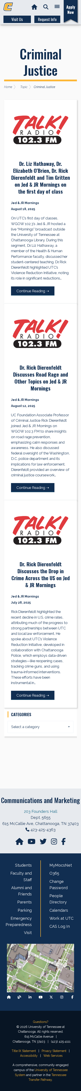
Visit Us (17, 19)
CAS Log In (59, 926)
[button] (46, 7)
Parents (24, 902)
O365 (54, 873)
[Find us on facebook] (63, 843)
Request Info (47, 19)
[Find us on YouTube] (32, 843)
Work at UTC (61, 918)
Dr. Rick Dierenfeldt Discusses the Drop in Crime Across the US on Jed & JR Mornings (40, 574)
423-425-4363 (43, 829)
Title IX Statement (24, 1051)
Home (8, 87)
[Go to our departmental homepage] (20, 843)
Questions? (40, 1022)
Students (23, 865)
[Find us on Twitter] (44, 843)
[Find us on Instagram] (54, 843)
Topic (23, 87)
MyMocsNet (60, 865)
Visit (28, 932)
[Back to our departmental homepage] (9, 997)
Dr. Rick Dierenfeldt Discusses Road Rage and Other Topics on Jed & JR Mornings (40, 377)
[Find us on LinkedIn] (30, 997)
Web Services (53, 1055)
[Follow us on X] (51, 997)
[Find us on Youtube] (41, 997)
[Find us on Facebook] (72, 997)
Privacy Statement (54, 1051)
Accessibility (29, 1055)
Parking (25, 910)
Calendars (58, 910)
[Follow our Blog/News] (19, 997)
